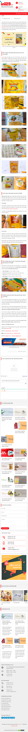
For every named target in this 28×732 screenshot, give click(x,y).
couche (11, 208)
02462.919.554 (17, 333)
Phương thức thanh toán (6, 700)
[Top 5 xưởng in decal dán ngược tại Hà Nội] (20, 641)
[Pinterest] (12, 718)
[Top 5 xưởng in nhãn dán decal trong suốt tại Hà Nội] (20, 616)
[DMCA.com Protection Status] (21, 730)
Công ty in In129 (17, 18)
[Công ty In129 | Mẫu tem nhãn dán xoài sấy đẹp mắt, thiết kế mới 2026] (6, 4)
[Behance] (14, 718)
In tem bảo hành (16, 602)
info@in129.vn (8, 335)
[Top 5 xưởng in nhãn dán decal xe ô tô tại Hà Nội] (7, 641)
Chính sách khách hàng (6, 706)
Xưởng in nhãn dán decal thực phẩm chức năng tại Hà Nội (7, 419)
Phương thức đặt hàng (5, 698)
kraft (8, 208)
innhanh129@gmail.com (16, 335)
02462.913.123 (10, 333)
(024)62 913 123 (11, 536)
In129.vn (19, 724)
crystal (16, 208)
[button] (20, 13)
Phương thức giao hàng (6, 701)
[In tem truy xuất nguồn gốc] (6, 595)
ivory (13, 208)
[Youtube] (10, 718)
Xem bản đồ (8, 328)
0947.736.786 (15, 330)
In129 (3, 57)
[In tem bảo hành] (17, 595)
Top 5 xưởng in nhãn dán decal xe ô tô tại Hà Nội (7, 647)
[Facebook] (2, 718)
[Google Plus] (8, 718)
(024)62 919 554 (11, 538)
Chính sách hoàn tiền (5, 704)
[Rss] (6, 718)
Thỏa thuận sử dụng (5, 709)
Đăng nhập (24, 376)
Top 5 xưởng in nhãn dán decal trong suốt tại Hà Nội (20, 622)
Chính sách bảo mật (5, 708)
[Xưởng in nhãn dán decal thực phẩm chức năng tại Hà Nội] (7, 616)
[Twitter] (4, 718)
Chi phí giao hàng (4, 703)
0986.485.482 (20, 3)
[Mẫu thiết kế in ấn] (14, 567)
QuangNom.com (14, 725)
